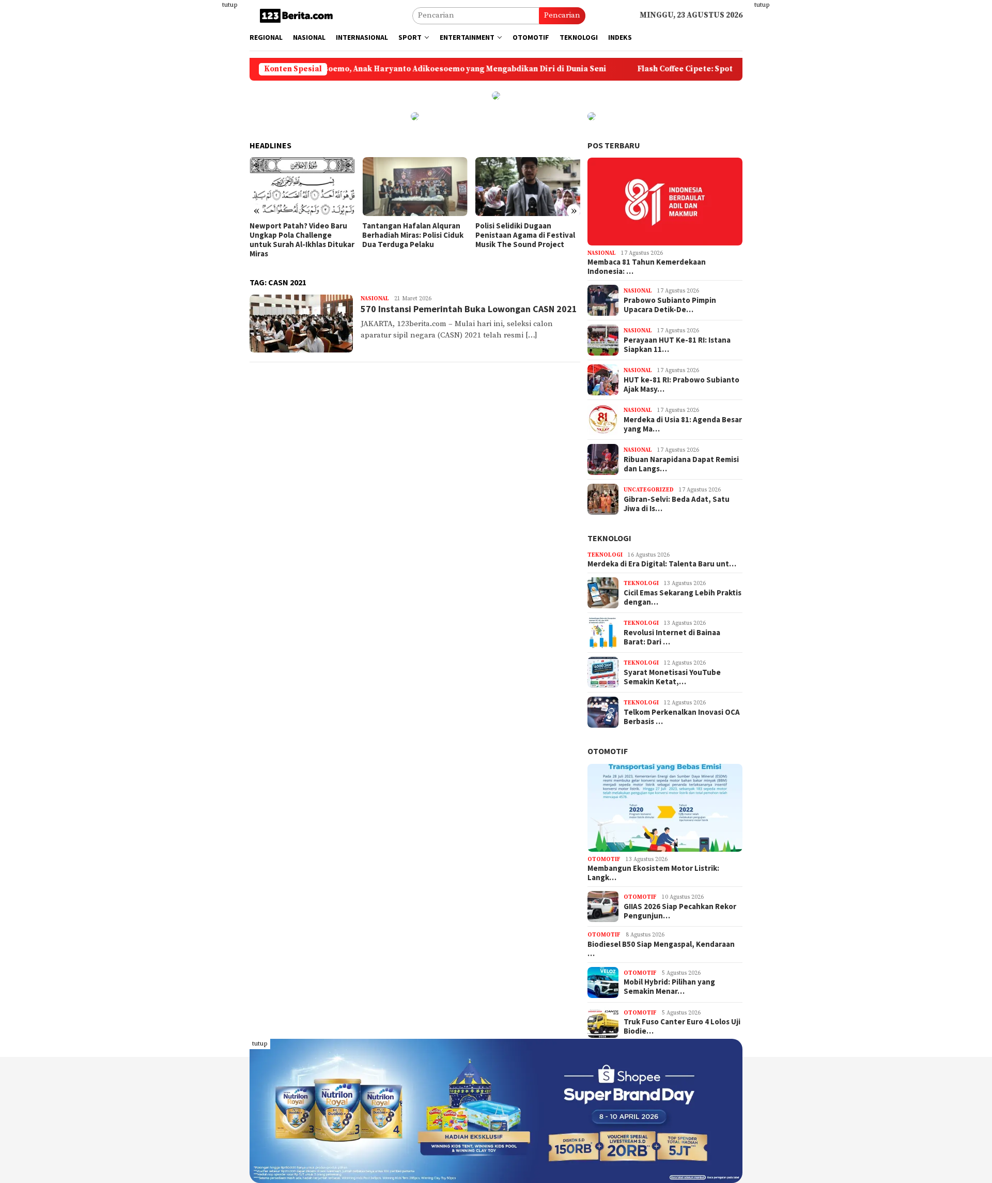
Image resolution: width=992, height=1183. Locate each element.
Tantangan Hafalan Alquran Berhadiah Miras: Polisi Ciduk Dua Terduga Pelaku (412, 235)
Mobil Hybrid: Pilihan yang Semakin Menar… (669, 986)
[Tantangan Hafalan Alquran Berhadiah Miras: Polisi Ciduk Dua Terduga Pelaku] (414, 186)
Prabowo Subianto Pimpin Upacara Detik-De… (670, 305)
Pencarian (562, 15)
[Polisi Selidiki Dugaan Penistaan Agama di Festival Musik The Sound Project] (527, 186)
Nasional (375, 298)
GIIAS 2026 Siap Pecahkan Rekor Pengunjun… (680, 911)
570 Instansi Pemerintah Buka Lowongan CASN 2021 (469, 309)
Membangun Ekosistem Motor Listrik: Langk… (653, 873)
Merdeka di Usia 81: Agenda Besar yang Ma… (683, 424)
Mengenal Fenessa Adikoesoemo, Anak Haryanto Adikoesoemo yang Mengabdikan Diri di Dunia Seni (363, 69)
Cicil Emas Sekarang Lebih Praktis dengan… (682, 597)
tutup (230, 5)
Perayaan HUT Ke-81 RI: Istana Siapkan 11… (677, 344)
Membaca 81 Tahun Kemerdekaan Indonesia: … (646, 266)
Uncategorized (649, 490)
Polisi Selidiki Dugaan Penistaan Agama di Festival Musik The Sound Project (525, 235)
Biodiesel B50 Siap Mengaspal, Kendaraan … (661, 949)
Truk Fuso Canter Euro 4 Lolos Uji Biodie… (682, 1026)
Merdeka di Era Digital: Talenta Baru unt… (661, 564)
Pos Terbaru (613, 145)
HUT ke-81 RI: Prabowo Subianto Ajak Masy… (681, 384)
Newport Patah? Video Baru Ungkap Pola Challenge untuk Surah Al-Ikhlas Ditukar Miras (302, 239)
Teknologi (609, 538)
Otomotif (607, 751)
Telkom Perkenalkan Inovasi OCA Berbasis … (682, 717)
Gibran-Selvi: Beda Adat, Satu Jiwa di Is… (677, 504)
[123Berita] (298, 15)
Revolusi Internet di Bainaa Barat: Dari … (672, 637)
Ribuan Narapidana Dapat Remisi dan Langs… (681, 464)
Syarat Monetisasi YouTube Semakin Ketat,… (672, 677)
